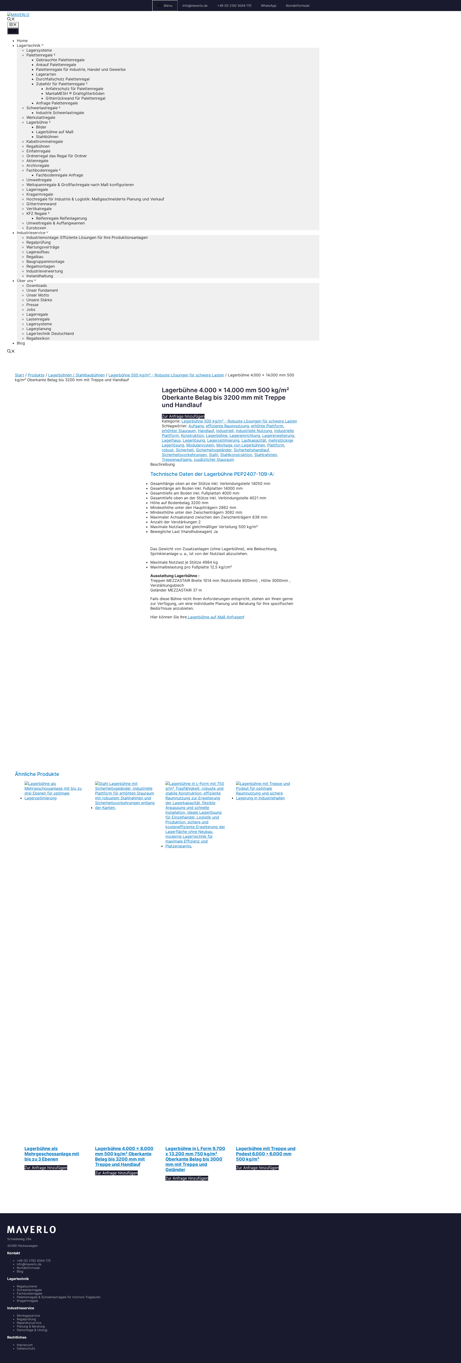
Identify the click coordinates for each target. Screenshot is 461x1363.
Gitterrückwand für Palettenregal (75, 98)
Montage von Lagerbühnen (240, 445)
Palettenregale (39, 55)
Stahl (213, 454)
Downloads (36, 285)
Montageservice (28, 1315)
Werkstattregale (40, 117)
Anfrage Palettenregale (57, 103)
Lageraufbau (37, 251)
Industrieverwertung (44, 271)
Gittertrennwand (41, 203)
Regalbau (34, 256)
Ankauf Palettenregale (56, 64)
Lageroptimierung (223, 440)
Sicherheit (185, 449)
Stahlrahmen (265, 454)
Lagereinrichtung (245, 435)
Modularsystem (200, 445)
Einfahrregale (38, 151)
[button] (11, 19)
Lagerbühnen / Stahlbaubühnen (76, 375)
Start (19, 375)
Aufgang (196, 425)
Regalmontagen (40, 266)
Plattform (275, 445)
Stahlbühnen (47, 136)
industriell (225, 430)
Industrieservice (31, 232)
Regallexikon (37, 338)
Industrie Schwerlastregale (60, 112)
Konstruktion (192, 435)
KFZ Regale (36, 213)
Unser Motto (37, 295)
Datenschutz (26, 1348)
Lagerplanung (38, 328)
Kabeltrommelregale (44, 141)
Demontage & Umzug (32, 1330)
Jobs (30, 309)
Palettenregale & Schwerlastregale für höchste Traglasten (58, 1297)
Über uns (25, 280)
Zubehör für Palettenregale (60, 83)
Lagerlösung (194, 440)
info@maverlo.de (195, 5)
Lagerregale (37, 189)
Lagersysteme (39, 50)
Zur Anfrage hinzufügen (183, 416)
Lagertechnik (29, 45)
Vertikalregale (39, 208)
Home (22, 40)
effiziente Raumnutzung (227, 425)
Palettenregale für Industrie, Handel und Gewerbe (81, 69)
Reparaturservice (29, 1323)
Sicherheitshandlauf (251, 449)
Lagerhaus (171, 440)
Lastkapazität (254, 440)
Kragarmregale (39, 194)
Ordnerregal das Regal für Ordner (56, 155)
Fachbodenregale (42, 170)
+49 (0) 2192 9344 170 (234, 5)
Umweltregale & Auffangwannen (55, 223)
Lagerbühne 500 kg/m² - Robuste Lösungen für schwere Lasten (166, 375)
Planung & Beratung (31, 1326)
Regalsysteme (27, 1286)
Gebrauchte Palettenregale (60, 59)
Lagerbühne (37, 122)
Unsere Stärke (39, 299)
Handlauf (206, 430)
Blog (21, 343)
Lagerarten (46, 74)
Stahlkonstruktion (236, 454)
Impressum (25, 1345)
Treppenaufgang (177, 459)
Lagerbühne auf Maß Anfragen (215, 617)
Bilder (41, 127)
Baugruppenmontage (45, 261)
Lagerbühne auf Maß (54, 131)
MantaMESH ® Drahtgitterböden (75, 93)
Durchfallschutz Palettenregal (63, 79)
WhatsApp (268, 5)
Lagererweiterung (278, 435)
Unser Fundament (42, 290)
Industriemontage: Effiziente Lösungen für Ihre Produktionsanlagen (87, 237)
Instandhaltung (39, 275)
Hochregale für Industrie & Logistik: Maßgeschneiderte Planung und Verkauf (95, 199)
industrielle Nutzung (254, 430)
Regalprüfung (38, 242)
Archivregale (37, 165)
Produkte (36, 375)
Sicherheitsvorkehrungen (184, 454)
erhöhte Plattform (267, 425)
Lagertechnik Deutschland (50, 333)
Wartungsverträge (42, 247)
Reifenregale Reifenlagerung (61, 218)
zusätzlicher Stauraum (214, 459)
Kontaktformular (298, 5)
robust (168, 449)
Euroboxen (36, 227)
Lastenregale (38, 319)
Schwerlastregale (42, 107)
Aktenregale (37, 160)
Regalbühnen (38, 146)
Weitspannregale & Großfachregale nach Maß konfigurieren (80, 184)
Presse (32, 304)
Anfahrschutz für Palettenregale (74, 88)
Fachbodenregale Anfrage (59, 175)
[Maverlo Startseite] (31, 1232)
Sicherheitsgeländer (213, 449)
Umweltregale (39, 179)
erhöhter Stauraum (179, 430)
